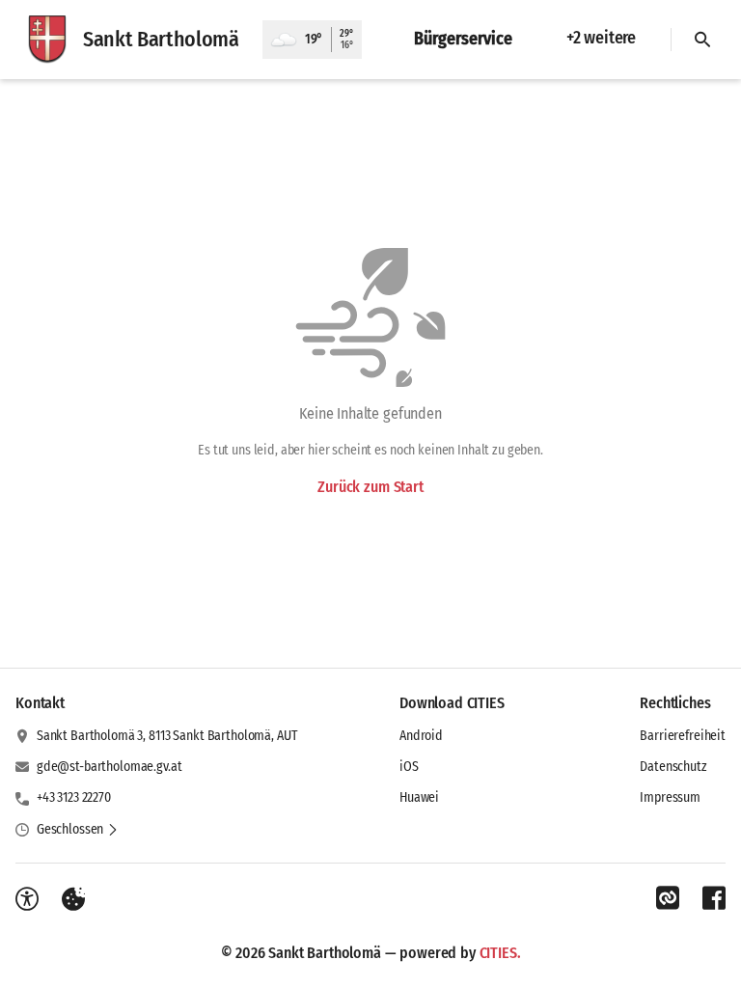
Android (421, 735)
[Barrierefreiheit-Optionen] (27, 899)
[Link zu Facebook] (714, 898)
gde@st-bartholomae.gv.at (109, 766)
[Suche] (702, 39)
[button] (78, 829)
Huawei (419, 797)
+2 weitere (601, 37)
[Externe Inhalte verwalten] (73, 899)
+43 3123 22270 (74, 797)
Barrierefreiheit (683, 735)
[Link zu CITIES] (667, 898)
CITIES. (500, 953)
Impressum (670, 797)
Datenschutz (673, 766)
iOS (409, 766)
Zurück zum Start (370, 487)
